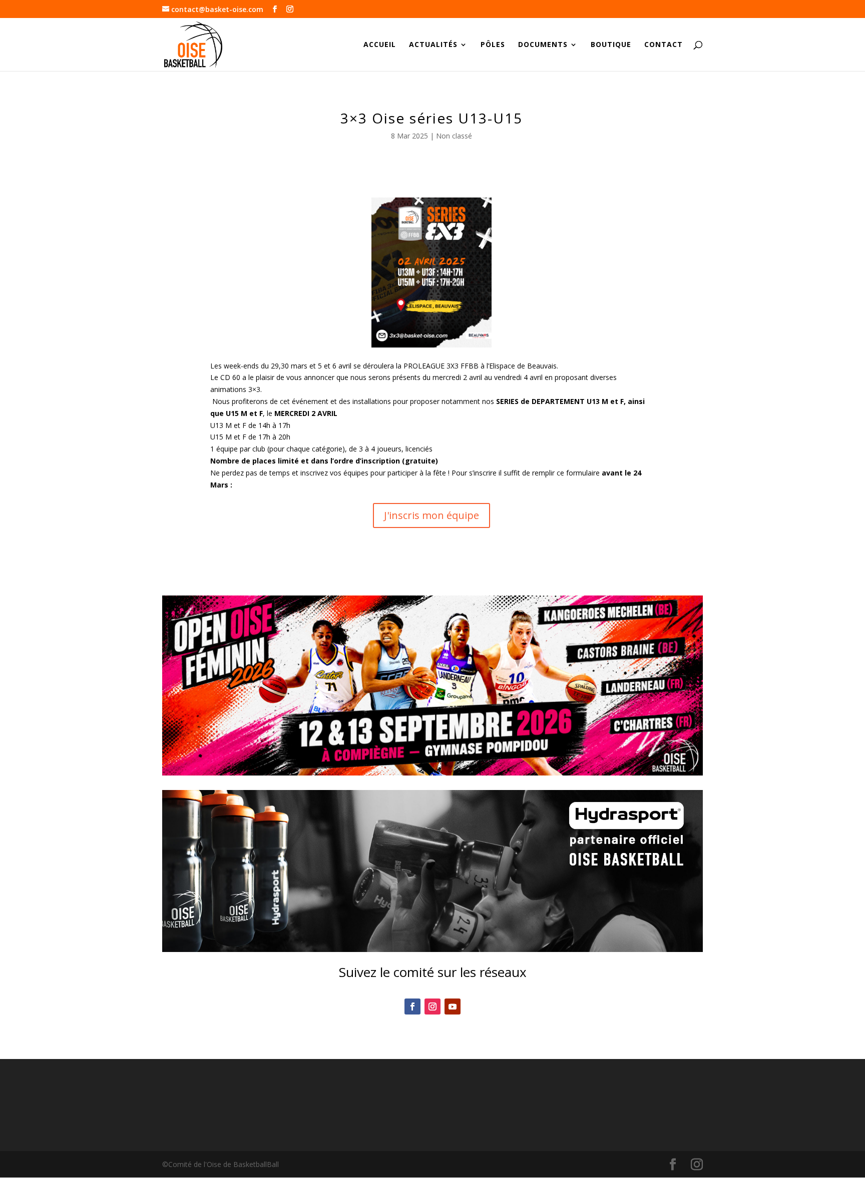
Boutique (611, 45)
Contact (663, 45)
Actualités (433, 45)
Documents (543, 45)
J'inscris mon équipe (431, 515)
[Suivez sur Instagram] (432, 1006)
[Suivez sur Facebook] (412, 1006)
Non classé (454, 135)
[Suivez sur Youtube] (453, 1006)
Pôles (493, 45)
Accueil (379, 45)
